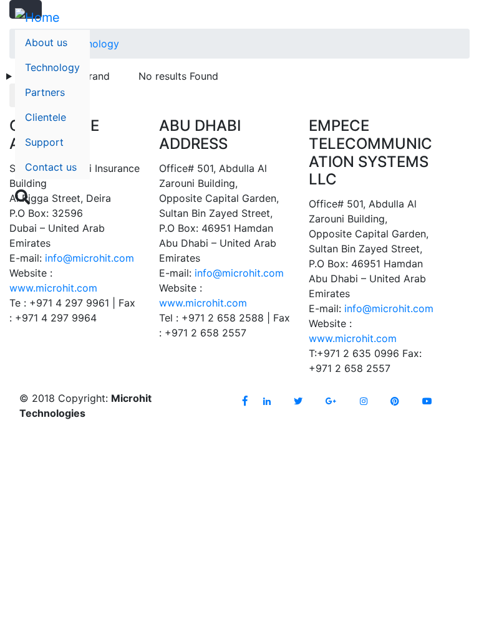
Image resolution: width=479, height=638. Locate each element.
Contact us (51, 167)
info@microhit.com (89, 258)
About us (46, 42)
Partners (45, 92)
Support (44, 142)
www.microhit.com (53, 288)
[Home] (37, 17)
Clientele (45, 117)
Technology (52, 67)
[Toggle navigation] (456, 203)
